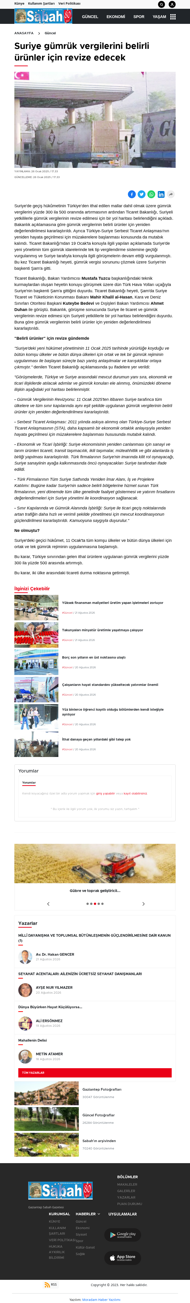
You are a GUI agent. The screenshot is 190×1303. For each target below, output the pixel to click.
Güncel (90, 17)
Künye (19, 3)
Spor (138, 17)
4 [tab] (99, 904)
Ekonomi (116, 17)
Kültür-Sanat (85, 1247)
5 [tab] (102, 904)
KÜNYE (54, 1221)
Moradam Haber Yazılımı (101, 1299)
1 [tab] (87, 904)
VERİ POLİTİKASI (62, 1240)
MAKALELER (127, 1184)
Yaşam (159, 17)
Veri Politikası (69, 3)
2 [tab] (91, 904)
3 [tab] (95, 904)
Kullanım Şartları (41, 3)
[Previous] (47, 902)
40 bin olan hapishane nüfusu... (101, 891)
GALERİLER (126, 1191)
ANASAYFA (24, 33)
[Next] (142, 902)
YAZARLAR (126, 1197)
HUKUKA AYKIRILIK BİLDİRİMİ (57, 1252)
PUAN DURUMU (129, 1204)
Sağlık (80, 1254)
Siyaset (81, 1234)
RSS (53, 1284)
